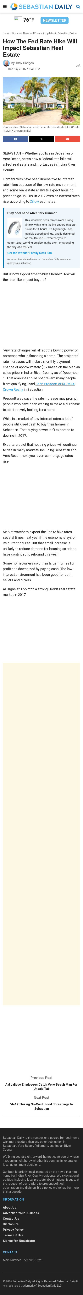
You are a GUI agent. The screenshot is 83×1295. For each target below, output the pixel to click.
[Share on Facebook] (15, 139)
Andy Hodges (24, 63)
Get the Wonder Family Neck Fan (29, 253)
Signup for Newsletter (19, 1241)
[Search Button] (78, 6)
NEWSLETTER (54, 20)
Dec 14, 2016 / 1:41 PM (24, 69)
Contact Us (11, 1218)
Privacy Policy (13, 1230)
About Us (9, 1207)
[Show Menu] (5, 6)
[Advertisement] (41, 834)
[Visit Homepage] (41, 6)
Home (6, 33)
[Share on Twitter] (41, 139)
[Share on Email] (67, 139)
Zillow (34, 201)
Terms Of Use (13, 1235)
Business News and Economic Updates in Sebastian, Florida (44, 33)
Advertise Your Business (21, 1213)
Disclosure (11, 1224)
